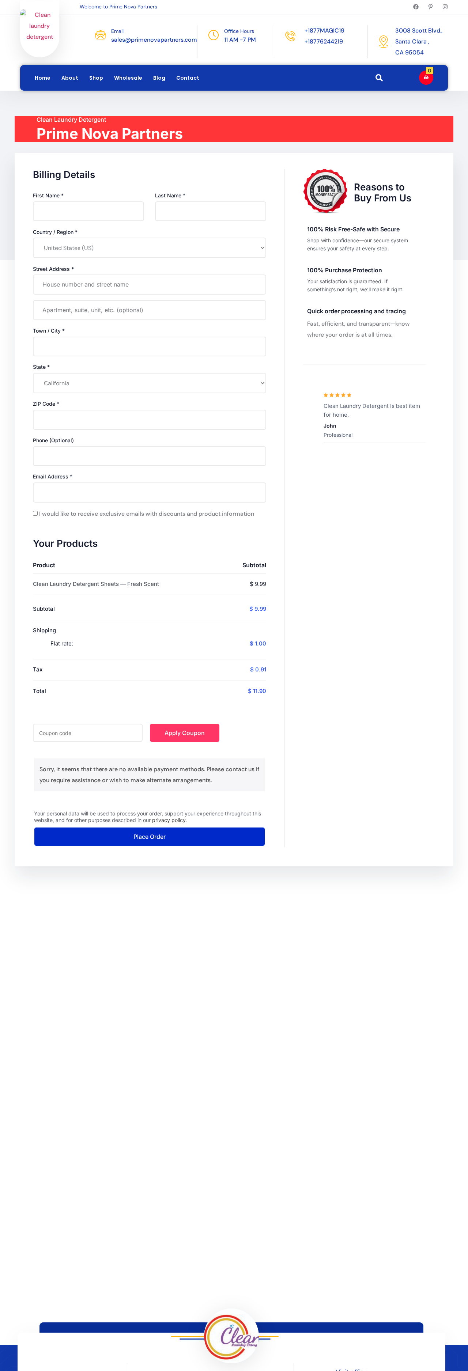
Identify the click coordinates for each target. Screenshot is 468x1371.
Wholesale (128, 78)
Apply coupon (185, 732)
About (69, 78)
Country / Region (55, 232)
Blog (159, 78)
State (41, 367)
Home (42, 78)
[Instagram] (445, 7)
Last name (170, 195)
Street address (53, 269)
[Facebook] (416, 7)
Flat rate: (158, 643)
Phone (53, 440)
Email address (52, 476)
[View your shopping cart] (426, 78)
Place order (149, 836)
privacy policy (168, 820)
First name (48, 195)
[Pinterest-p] (430, 7)
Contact (187, 78)
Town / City (49, 330)
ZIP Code (46, 404)
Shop (96, 78)
